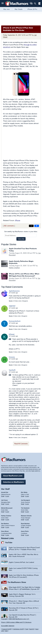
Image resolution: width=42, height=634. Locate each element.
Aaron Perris (25, 531)
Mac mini (6, 9)
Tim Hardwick (25, 508)
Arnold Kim (4, 492)
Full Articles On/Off (18, 629)
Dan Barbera (5, 523)
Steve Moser (5, 531)
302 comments (9, 226)
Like (20, 301)
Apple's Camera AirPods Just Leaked (21, 562)
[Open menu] (2, 3)
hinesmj (12, 357)
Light (2, 630)
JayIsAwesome (14, 291)
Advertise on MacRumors (13, 482)
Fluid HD (31, 629)
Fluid (26, 629)
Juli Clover (4, 500)
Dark (6, 630)
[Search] (36, 4)
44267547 (12, 306)
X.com (7, 496)
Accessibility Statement (7, 625)
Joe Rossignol (25, 500)
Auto (37, 629)
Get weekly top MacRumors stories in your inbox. (21, 231)
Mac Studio (18, 9)
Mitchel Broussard (6, 508)
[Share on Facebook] (36, 226)
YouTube (8, 542)
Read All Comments (21, 444)
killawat (11, 334)
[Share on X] (31, 226)
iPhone (17, 220)
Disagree (24, 301)
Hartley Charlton (14, 268)
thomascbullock (14, 321)
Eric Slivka (24, 492)
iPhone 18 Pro (32, 9)
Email (2, 496)
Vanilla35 (12, 370)
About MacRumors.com (12, 476)
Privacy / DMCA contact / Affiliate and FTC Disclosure (16, 622)
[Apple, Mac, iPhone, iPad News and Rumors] (16, 6)
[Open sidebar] (39, 3)
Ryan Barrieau (25, 523)
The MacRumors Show (16, 582)
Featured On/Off (6, 629)
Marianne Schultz (26, 515)
